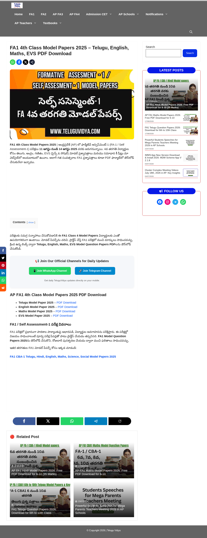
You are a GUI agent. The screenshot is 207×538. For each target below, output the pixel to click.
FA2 (43, 14)
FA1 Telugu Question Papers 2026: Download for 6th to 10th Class (34, 511)
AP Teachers (23, 23)
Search (150, 47)
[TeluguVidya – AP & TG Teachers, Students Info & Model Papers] (17, 5)
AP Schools (127, 14)
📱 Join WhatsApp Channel (50, 270)
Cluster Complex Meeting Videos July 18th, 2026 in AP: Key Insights (162, 171)
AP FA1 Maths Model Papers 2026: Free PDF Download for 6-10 (101, 472)
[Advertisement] (72, 190)
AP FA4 (74, 14)
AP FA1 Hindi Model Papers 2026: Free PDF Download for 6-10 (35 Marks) (36, 472)
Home (19, 14)
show (31, 222)
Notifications (154, 14)
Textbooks (50, 23)
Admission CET (97, 14)
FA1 (31, 14)
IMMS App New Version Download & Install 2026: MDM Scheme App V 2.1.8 (163, 158)
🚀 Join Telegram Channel (95, 270)
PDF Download (66, 302)
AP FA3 (58, 14)
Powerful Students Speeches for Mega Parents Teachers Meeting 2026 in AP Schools (100, 509)
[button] (191, 32)
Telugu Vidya (113, 530)
